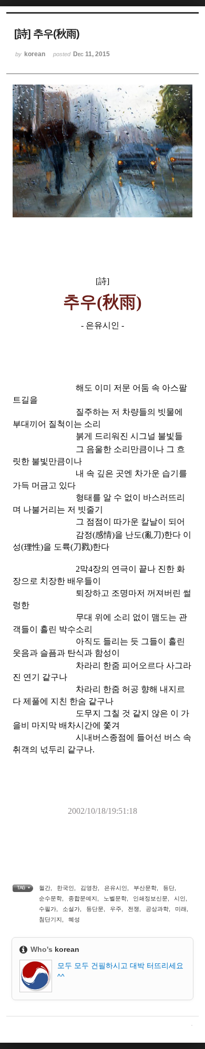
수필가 (47, 909)
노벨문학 (115, 898)
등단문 (95, 909)
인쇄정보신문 (150, 898)
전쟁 (133, 909)
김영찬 (89, 888)
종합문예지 (82, 898)
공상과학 (157, 909)
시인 (180, 898)
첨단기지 (50, 919)
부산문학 (145, 888)
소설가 (71, 909)
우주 (115, 909)
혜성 (74, 919)
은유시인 (115, 888)
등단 (169, 888)
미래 (181, 909)
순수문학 (50, 898)
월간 (44, 888)
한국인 (65, 888)
